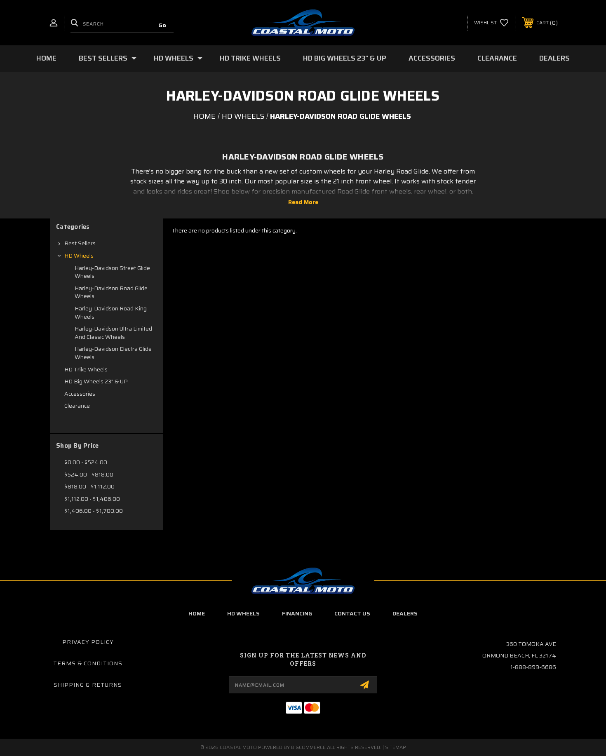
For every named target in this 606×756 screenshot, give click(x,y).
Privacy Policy (88, 641)
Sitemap (395, 747)
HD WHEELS (243, 613)
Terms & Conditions (87, 663)
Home (46, 58)
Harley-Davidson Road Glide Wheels (111, 292)
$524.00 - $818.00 (88, 474)
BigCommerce (308, 747)
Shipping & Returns (88, 684)
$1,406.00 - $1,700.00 (93, 510)
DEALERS (405, 613)
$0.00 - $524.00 (85, 462)
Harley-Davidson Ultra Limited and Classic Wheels (113, 332)
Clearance (497, 58)
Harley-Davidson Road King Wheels (111, 312)
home (196, 613)
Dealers (554, 58)
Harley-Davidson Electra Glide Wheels (113, 353)
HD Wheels (173, 58)
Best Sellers (103, 58)
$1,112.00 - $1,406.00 (92, 498)
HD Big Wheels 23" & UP (344, 58)
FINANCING (297, 613)
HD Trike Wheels (250, 58)
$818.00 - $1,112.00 (89, 486)
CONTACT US (352, 613)
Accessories (432, 58)
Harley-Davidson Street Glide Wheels (112, 272)
